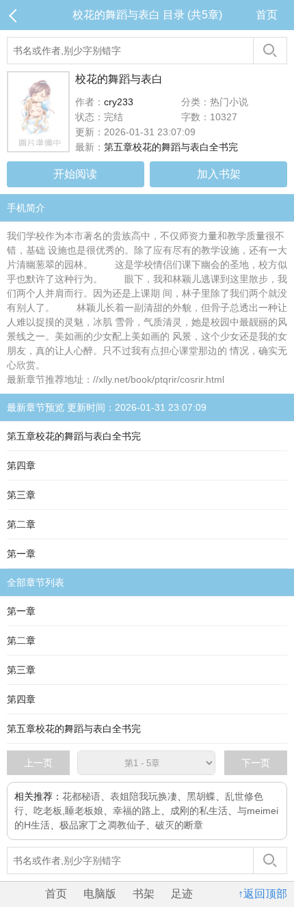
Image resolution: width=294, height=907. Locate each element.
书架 (144, 893)
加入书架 (219, 174)
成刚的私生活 (199, 810)
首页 (267, 15)
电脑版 (99, 893)
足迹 (182, 893)
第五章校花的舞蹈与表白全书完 (171, 146)
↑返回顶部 (262, 893)
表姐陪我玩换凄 (143, 796)
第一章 (21, 553)
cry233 (118, 101)
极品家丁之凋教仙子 (102, 825)
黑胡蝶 (201, 796)
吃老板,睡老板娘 (68, 810)
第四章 (21, 465)
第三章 (21, 494)
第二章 (21, 524)
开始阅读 (75, 174)
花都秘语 (81, 796)
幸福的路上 (137, 810)
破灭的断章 (179, 825)
